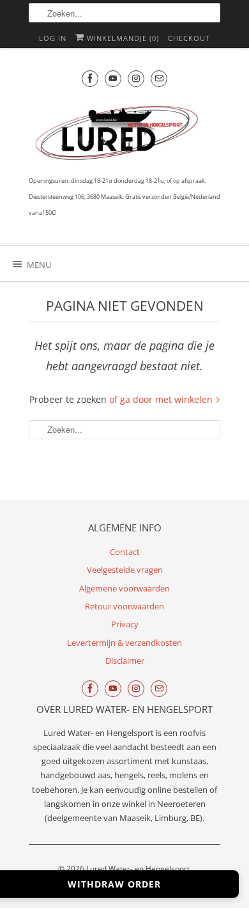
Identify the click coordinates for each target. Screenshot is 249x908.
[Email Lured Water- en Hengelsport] (159, 78)
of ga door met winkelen (162, 399)
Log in (52, 38)
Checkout (189, 38)
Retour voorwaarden (124, 606)
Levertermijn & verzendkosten (124, 642)
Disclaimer (124, 660)
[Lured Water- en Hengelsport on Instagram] (136, 78)
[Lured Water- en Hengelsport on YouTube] (113, 78)
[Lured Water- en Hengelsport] (118, 136)
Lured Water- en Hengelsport (138, 868)
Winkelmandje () (121, 38)
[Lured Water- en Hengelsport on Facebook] (90, 78)
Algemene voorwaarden (124, 588)
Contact (125, 552)
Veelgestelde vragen (125, 569)
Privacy (125, 624)
